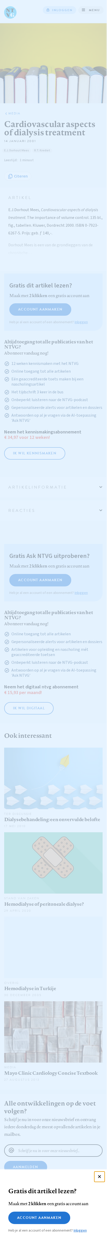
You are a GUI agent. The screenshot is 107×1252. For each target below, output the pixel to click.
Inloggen (80, 1230)
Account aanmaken (39, 1217)
